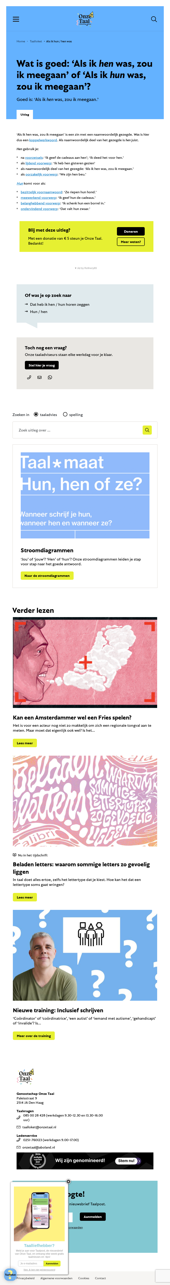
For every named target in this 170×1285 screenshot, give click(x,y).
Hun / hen (38, 311)
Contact (100, 1278)
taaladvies (48, 414)
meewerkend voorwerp (38, 197)
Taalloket (36, 41)
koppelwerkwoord (43, 140)
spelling (76, 414)
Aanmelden (93, 1216)
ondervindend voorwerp (39, 208)
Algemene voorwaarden (56, 1278)
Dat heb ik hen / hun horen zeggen (60, 304)
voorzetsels (34, 157)
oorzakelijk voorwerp (41, 174)
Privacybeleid (25, 1278)
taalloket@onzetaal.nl (39, 1127)
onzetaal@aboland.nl (38, 1147)
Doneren (131, 231)
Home (21, 41)
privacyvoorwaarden (69, 1227)
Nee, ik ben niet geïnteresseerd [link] (39, 1269)
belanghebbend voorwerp (40, 203)
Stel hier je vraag (42, 365)
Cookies (83, 1278)
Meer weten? (131, 241)
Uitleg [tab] (25, 114)
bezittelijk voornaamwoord (41, 192)
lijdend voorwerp (38, 163)
